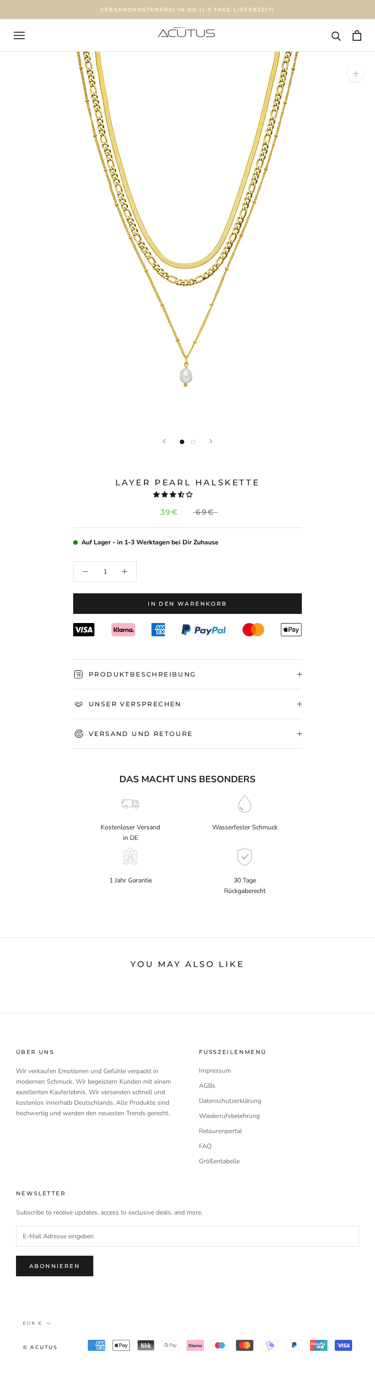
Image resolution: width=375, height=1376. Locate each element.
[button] (173, 494)
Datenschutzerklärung (230, 1100)
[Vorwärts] (210, 441)
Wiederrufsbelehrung (229, 1116)
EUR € (33, 1323)
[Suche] (336, 35)
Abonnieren (54, 1266)
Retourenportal (220, 1131)
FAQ (205, 1146)
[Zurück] (164, 441)
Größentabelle (219, 1161)
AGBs (207, 1085)
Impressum (215, 1070)
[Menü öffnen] (19, 35)
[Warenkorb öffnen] (357, 35)
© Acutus (40, 1347)
